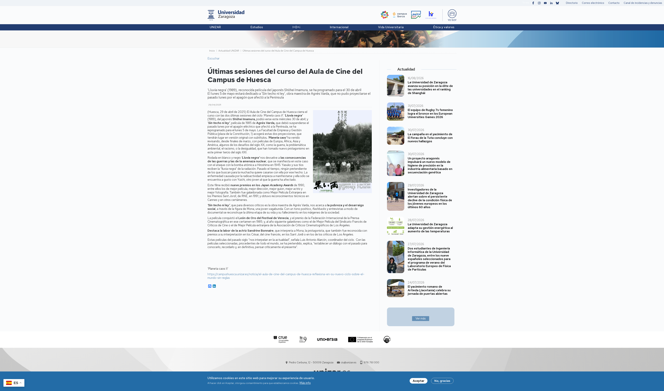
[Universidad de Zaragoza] (226, 15)
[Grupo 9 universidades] (303, 339)
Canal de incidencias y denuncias (643, 3)
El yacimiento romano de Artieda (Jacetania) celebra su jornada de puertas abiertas (429, 290)
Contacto (614, 3)
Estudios (257, 27)
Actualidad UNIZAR (228, 50)
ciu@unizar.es (348, 362)
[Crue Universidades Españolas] (281, 339)
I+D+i (296, 27)
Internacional (339, 27)
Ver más (421, 318)
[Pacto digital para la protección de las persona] (386, 339)
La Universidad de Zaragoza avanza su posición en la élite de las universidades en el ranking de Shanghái (430, 87)
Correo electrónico (593, 3)
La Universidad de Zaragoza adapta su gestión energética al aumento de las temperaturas (430, 227)
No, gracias (442, 381)
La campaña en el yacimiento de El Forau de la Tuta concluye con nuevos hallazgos (430, 137)
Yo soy (525, 2)
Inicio (212, 50)
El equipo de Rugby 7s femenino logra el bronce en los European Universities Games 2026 (430, 113)
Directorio (572, 3)
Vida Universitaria (391, 27)
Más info (305, 383)
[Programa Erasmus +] (360, 339)
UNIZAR (215, 27)
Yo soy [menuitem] (452, 20)
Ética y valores (443, 27)
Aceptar (418, 381)
